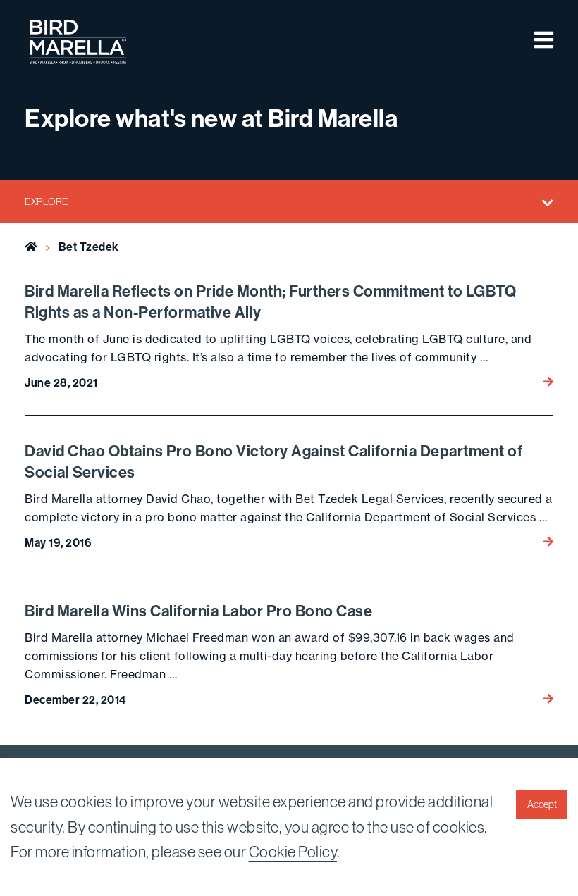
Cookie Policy (293, 851)
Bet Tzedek (89, 246)
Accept (542, 804)
